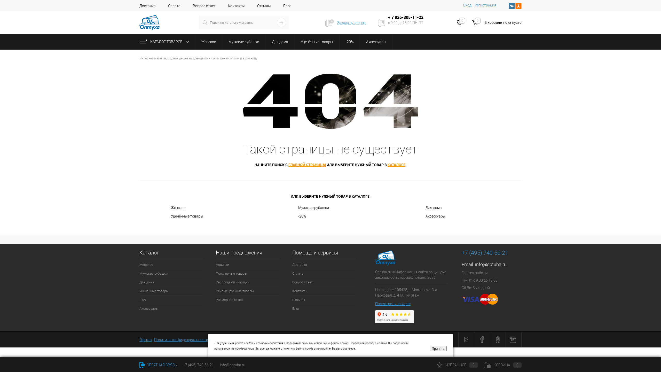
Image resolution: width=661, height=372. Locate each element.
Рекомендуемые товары (235, 291)
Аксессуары (436, 216)
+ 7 (391, 17)
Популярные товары (231, 273)
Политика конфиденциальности (181, 340)
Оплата (174, 6)
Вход (467, 5)
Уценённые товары (187, 216)
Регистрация (485, 5)
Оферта (145, 340)
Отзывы (264, 6)
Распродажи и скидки (232, 282)
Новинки (222, 265)
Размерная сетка (229, 300)
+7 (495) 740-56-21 (485, 253)
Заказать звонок (351, 23)
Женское (178, 208)
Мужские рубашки (313, 208)
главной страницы (307, 164)
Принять (438, 349)
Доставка (147, 6)
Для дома (434, 208)
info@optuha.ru (491, 264)
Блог (287, 6)
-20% (302, 216)
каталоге (396, 164)
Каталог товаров (166, 42)
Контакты (236, 6)
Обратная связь (161, 365)
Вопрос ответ (204, 6)
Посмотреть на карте (393, 304)
